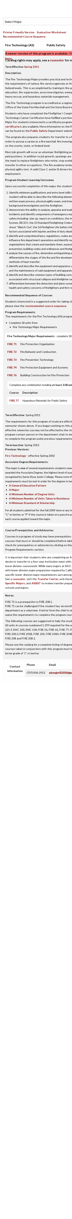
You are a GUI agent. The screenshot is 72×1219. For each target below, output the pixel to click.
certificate (12, 126)
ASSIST (36, 583)
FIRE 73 (12, 359)
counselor (57, 60)
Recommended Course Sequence (24, 36)
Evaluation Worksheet (51, 32)
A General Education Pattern (27, 485)
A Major (14, 489)
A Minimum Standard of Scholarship (32, 503)
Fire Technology (15, 455)
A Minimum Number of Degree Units (32, 494)
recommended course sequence (45, 306)
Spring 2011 (31, 66)
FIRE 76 (12, 375)
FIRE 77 (14, 400)
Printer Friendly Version (18, 32)
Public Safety (38, 130)
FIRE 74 (12, 367)
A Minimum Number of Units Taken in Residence (39, 498)
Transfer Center (48, 579)
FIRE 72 (12, 351)
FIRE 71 (12, 344)
